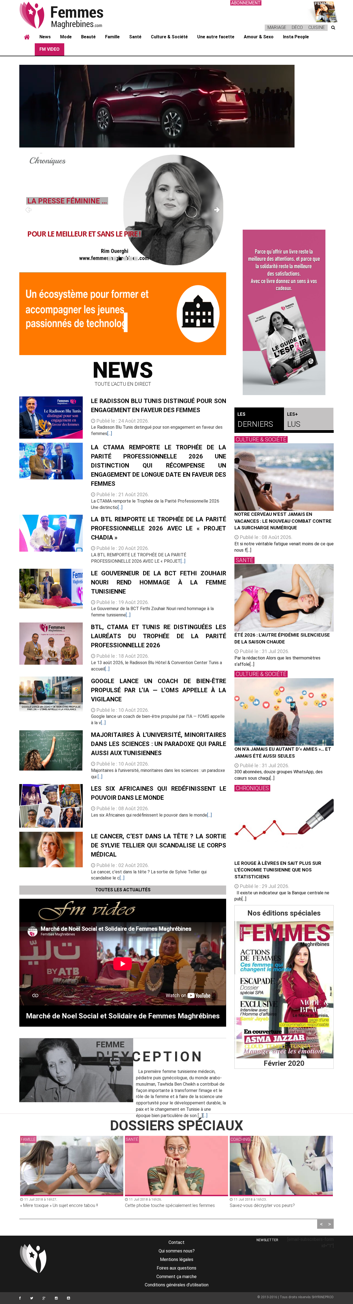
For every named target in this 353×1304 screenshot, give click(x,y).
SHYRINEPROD (323, 1297)
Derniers (255, 420)
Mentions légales (176, 1259)
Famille (112, 36)
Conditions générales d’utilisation (176, 1284)
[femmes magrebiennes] (69, 15)
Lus (293, 420)
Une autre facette (215, 36)
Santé (135, 36)
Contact (176, 1242)
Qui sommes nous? (177, 1251)
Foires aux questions (176, 1268)
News (45, 36)
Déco (297, 27)
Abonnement (246, 3)
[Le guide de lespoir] (284, 312)
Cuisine (316, 27)
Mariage (277, 27)
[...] (109, 433)
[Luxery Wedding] (284, 989)
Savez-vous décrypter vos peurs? (157, 1205)
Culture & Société (169, 36)
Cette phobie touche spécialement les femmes (65, 1205)
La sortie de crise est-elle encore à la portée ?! (274, 1205)
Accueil (27, 37)
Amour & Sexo (259, 36)
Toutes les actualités (123, 889)
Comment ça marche (176, 1276)
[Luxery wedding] (322, 11)
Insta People (296, 36)
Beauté (88, 36)
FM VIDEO (49, 49)
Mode (66, 36)
